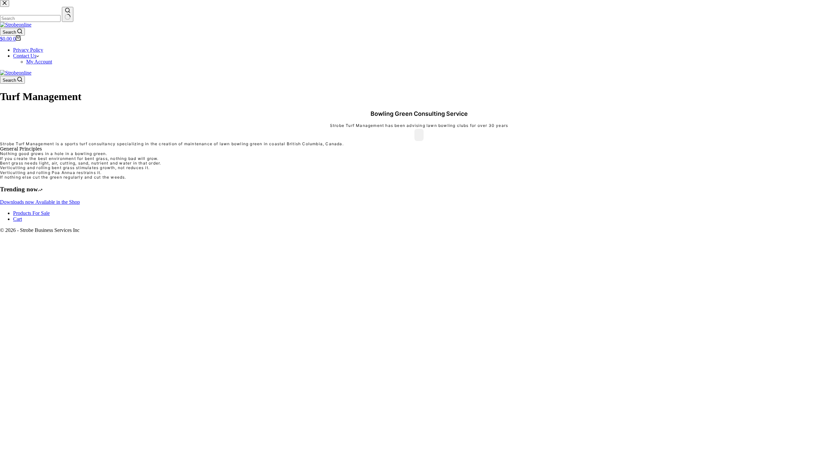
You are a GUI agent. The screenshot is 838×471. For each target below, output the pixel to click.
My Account (39, 61)
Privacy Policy (28, 50)
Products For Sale (31, 213)
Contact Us (24, 56)
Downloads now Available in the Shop (40, 202)
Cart (17, 219)
